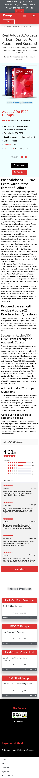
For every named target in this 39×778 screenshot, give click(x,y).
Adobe (9, 26)
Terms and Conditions (9, 776)
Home (3, 26)
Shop (3, 763)
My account (5, 772)
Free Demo (21, 172)
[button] (24, 16)
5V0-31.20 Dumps (19, 678)
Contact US (5, 767)
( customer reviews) (20, 120)
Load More (19, 569)
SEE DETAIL (7, 617)
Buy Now (21, 165)
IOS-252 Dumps (19, 626)
